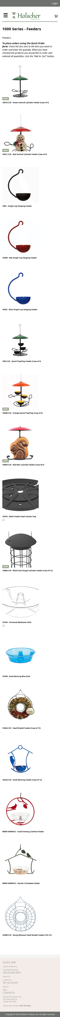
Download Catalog (10, 970)
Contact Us (7, 980)
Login (55, 3)
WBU (5, 990)
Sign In (5, 986)
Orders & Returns (10, 966)
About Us (6, 976)
